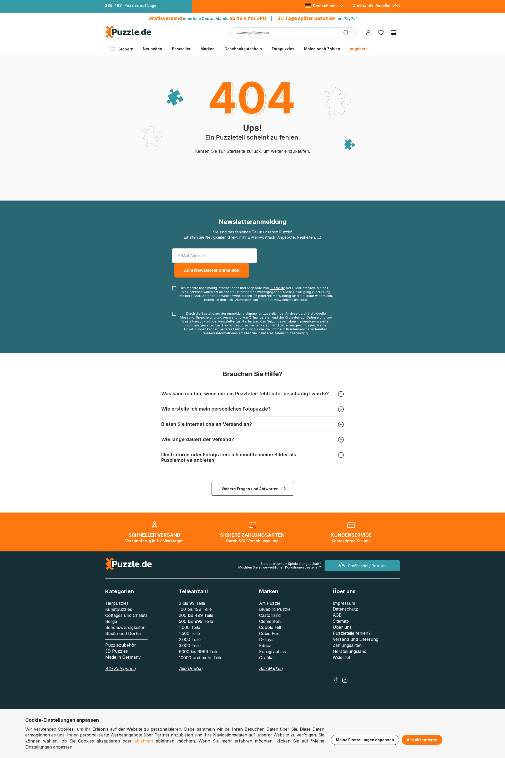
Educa (265, 645)
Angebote (359, 49)
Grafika (266, 657)
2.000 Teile (190, 639)
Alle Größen (190, 668)
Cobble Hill (270, 627)
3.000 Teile (190, 645)
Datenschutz (345, 609)
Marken (207, 49)
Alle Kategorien (120, 668)
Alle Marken (270, 668)
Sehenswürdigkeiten (125, 627)
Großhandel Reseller (371, 5)
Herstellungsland (349, 651)
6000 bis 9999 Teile (199, 651)
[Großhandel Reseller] (396, 7)
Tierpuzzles (117, 603)
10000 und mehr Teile (201, 657)
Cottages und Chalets (126, 615)
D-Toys (266, 639)
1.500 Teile (189, 633)
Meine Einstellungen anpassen (365, 739)
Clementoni (270, 621)
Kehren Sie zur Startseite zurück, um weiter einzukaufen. (252, 151)
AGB (337, 615)
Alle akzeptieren (422, 739)
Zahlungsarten (347, 645)
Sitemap (341, 621)
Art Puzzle (269, 603)
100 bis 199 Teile (195, 609)
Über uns (342, 627)
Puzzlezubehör (120, 645)
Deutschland (325, 5)
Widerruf (341, 657)
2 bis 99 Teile (192, 603)
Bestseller (181, 49)
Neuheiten (152, 49)
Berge (111, 621)
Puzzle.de (277, 288)
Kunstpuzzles (118, 609)
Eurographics (272, 651)
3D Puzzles (116, 651)
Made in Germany (123, 657)
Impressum (344, 603)
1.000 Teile (189, 627)
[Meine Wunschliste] (381, 32)
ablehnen (143, 741)
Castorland (270, 615)
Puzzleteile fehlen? (352, 633)
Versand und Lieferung (355, 639)
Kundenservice (298, 329)
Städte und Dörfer (123, 633)
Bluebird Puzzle (275, 609)
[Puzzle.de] (128, 37)
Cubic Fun (269, 633)
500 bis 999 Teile (196, 621)
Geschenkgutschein (243, 49)
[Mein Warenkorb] (393, 32)
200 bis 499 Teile (196, 615)
